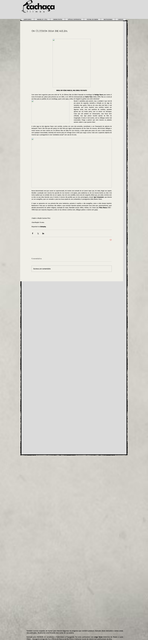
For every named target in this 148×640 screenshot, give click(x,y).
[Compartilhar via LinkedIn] (43, 233)
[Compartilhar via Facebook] (33, 233)
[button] (57, 19)
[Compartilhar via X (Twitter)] (38, 233)
